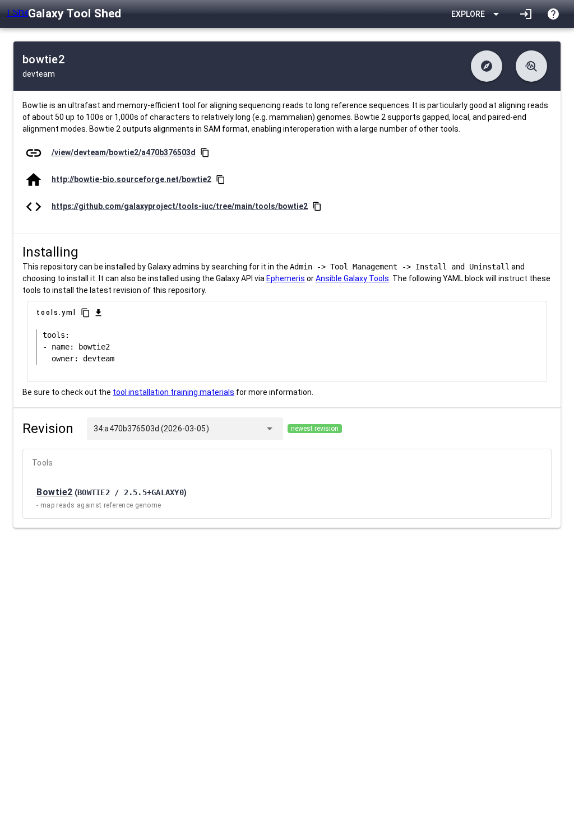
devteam (38, 73)
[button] (486, 66)
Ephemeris (285, 278)
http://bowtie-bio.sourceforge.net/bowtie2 (131, 179)
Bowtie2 (54, 492)
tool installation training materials (173, 392)
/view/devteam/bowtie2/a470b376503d (124, 152)
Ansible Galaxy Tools (352, 278)
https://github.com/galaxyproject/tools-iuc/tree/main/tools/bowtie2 (180, 206)
